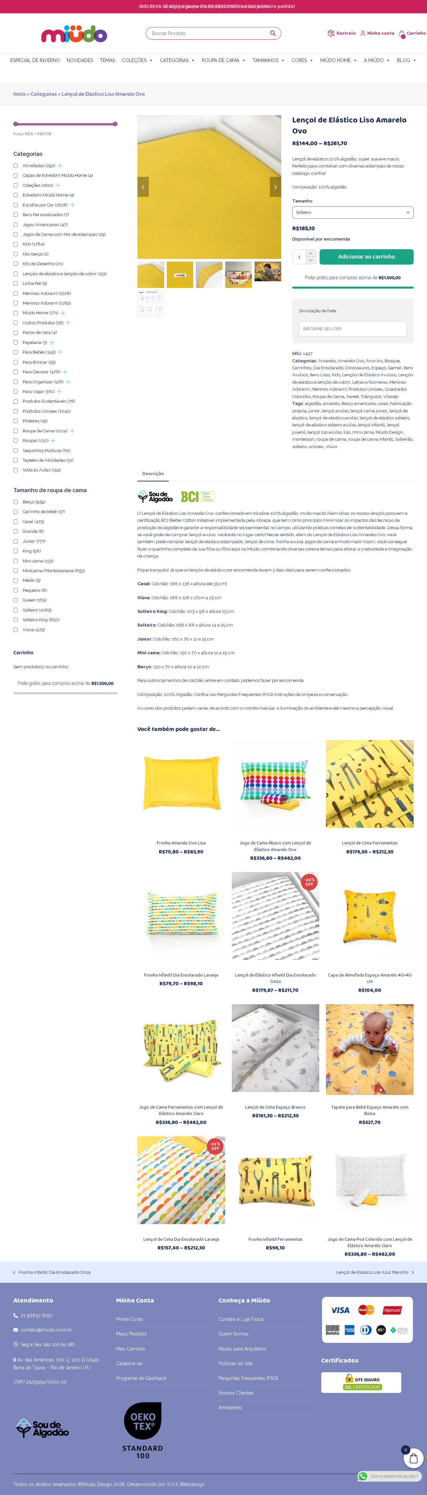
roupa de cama (331, 439)
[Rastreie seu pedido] (331, 33)
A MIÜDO (374, 60)
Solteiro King (41, 619)
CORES (299, 60)
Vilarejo (390, 396)
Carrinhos (301, 367)
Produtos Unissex (366, 389)
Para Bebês (39, 352)
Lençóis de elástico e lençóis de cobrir (65, 273)
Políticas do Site (236, 1363)
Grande (33, 531)
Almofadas (39, 165)
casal (383, 403)
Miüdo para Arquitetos (242, 1349)
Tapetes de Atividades (48, 460)
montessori (303, 439)
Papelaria (35, 342)
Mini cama (38, 561)
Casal (33, 521)
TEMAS (107, 60)
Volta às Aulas (42, 469)
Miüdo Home (40, 312)
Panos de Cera (40, 332)
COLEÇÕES (134, 60)
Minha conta (380, 33)
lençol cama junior (368, 410)
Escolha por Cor (45, 205)
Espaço (379, 367)
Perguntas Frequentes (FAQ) (245, 694)
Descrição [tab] (153, 473)
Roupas (36, 440)
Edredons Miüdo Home (48, 195)
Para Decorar (41, 371)
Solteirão (403, 439)
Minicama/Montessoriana (54, 570)
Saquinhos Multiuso (46, 450)
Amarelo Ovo (351, 360)
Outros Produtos (43, 322)
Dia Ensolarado (328, 367)
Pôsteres (35, 420)
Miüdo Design (389, 432)
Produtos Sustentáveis (49, 401)
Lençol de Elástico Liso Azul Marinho (372, 1273)
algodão (313, 403)
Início (19, 94)
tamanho (302, 201)
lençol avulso (335, 410)
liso (347, 432)
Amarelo (327, 360)
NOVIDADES (80, 60)
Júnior (34, 541)
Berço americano (359, 403)
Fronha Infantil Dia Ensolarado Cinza (52, 1273)
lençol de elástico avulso (333, 417)
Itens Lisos (320, 374)
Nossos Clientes (236, 1393)
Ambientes (230, 1407)
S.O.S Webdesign (185, 1484)
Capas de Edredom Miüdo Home (58, 175)
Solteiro (37, 610)
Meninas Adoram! (47, 293)
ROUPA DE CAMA (220, 60)
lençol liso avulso (325, 432)
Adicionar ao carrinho (366, 257)
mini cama (363, 432)
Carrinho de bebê (44, 511)
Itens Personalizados (46, 214)
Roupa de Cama (328, 396)
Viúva (34, 629)
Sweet (352, 396)
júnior (314, 410)
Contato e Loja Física (241, 1319)
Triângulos (371, 396)
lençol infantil (371, 424)
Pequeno (35, 590)
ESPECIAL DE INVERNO (35, 60)
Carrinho (416, 33)
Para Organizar (43, 381)
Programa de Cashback (141, 1378)
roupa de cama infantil (370, 439)
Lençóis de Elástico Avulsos (369, 374)
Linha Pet (35, 283)
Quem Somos (234, 1334)
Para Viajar (39, 391)
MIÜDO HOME (335, 60)
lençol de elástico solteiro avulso (324, 424)
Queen (35, 600)
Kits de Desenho (43, 263)
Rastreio (346, 33)
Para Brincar (39, 362)
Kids (336, 374)
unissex (316, 446)
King (32, 550)
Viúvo (331, 446)
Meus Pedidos (131, 1334)
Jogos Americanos (45, 224)
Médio (32, 580)
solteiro (299, 446)
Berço (34, 501)
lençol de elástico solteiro (384, 417)
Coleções (38, 185)
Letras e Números (369, 382)
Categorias (44, 94)
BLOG (403, 60)
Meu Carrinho (130, 1349)
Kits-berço (36, 254)
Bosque (392, 360)
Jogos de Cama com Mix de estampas (64, 234)
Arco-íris (374, 360)
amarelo (331, 403)
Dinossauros (357, 367)
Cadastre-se (129, 1363)
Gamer (395, 367)
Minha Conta (129, 1319)
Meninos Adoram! (329, 389)
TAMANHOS (265, 60)
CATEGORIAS (174, 60)
